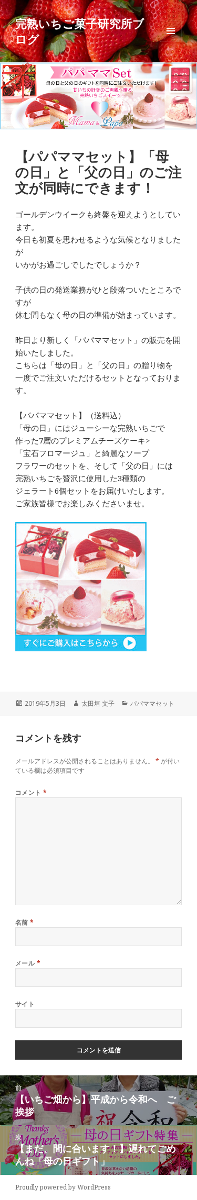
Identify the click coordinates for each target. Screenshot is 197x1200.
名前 (24, 922)
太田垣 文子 (98, 703)
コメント (31, 792)
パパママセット (152, 703)
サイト (25, 1003)
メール (27, 963)
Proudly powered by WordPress (63, 1187)
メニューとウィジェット (170, 41)
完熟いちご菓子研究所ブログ (79, 31)
